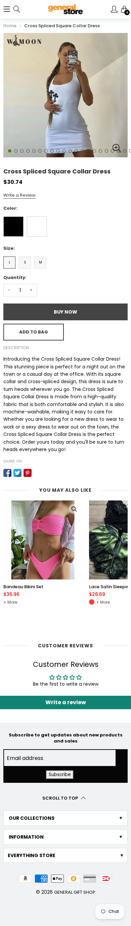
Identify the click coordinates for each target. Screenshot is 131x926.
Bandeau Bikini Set (23, 587)
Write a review (65, 702)
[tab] (65, 818)
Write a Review (19, 195)
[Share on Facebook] (7, 473)
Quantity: (15, 277)
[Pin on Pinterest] (28, 473)
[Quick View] (74, 509)
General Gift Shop (74, 892)
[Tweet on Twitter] (17, 473)
